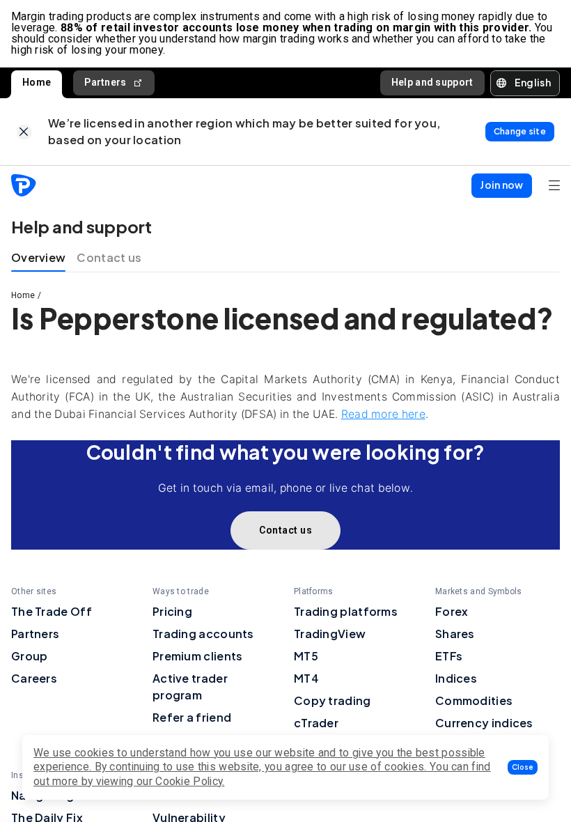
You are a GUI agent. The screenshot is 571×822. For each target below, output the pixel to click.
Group (29, 656)
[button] (523, 767)
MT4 (306, 678)
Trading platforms (346, 611)
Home (36, 82)
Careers (34, 678)
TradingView (330, 633)
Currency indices (484, 722)
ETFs (448, 656)
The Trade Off (51, 611)
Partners (105, 82)
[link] (24, 132)
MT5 (306, 656)
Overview (38, 257)
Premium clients (197, 656)
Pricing (172, 611)
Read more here (383, 414)
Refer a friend (191, 717)
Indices (456, 678)
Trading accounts (203, 633)
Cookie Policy (188, 781)
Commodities (474, 700)
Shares (455, 633)
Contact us (109, 257)
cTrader (316, 722)
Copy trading (332, 700)
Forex (452, 611)
